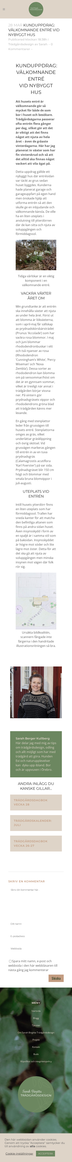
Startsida (36, 1010)
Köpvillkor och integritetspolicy (36, 1061)
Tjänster (36, 1025)
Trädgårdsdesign (21, 44)
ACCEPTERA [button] (45, 1153)
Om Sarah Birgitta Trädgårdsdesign (36, 1032)
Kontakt (36, 1047)
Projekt (36, 1039)
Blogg (36, 1018)
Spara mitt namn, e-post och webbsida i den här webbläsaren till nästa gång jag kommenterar (32, 965)
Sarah (43, 44)
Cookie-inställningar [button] (19, 1153)
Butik (36, 1054)
